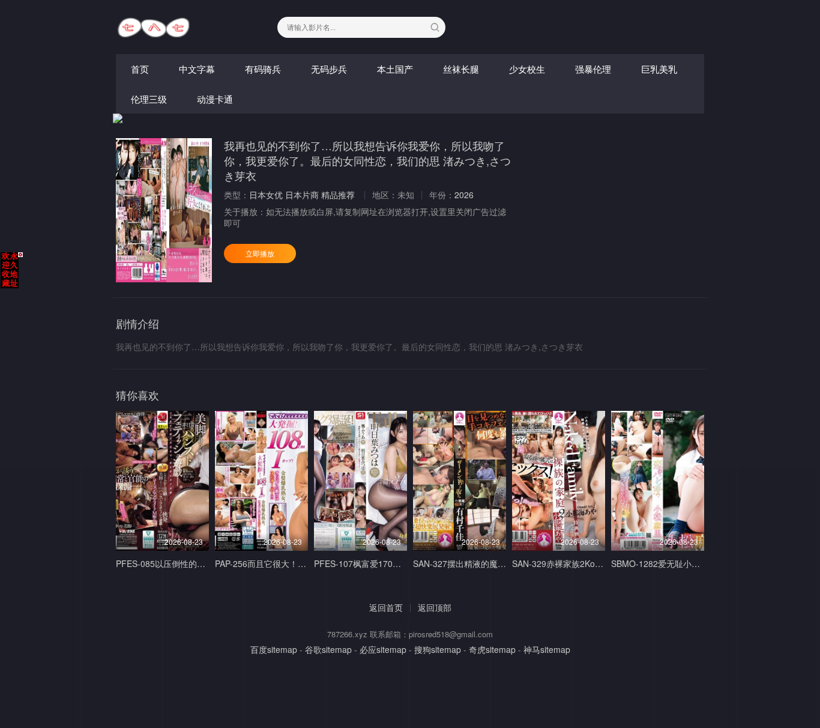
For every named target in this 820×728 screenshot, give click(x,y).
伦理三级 (149, 99)
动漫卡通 (215, 99)
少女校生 (527, 68)
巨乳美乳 (659, 68)
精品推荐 (338, 195)
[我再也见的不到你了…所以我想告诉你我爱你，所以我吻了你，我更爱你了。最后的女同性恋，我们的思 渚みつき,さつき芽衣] (164, 210)
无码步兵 (329, 68)
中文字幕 (197, 68)
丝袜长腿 (461, 68)
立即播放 (260, 253)
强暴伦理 (593, 68)
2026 (464, 195)
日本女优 (266, 195)
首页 (140, 68)
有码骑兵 (263, 68)
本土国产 (395, 68)
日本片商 (302, 195)
